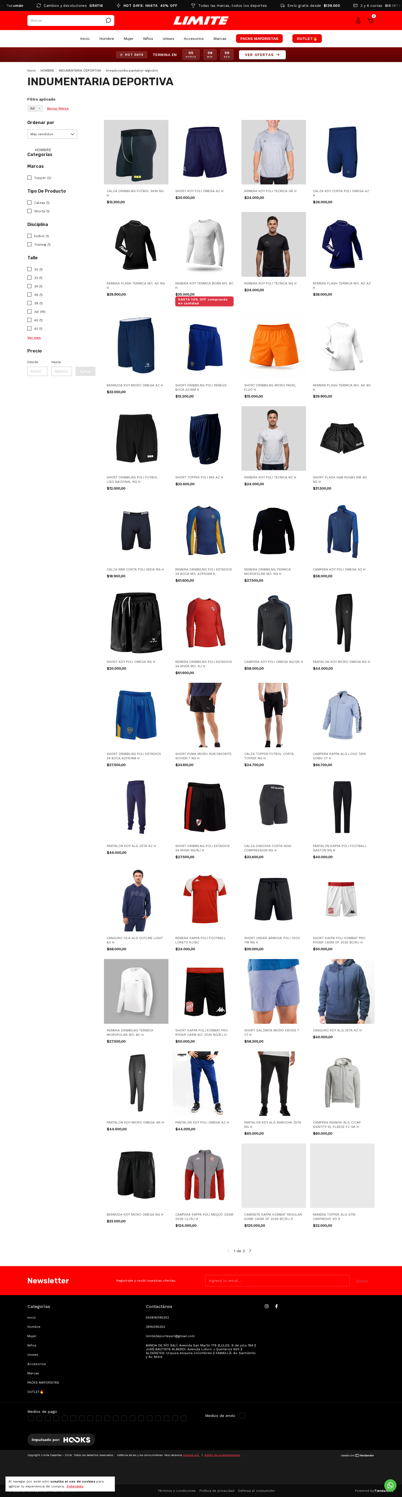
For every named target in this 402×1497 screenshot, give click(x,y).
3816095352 (155, 1327)
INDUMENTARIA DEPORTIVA (80, 70)
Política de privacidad (216, 1491)
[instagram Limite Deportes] (266, 1306)
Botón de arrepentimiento (222, 1455)
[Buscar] (108, 20)
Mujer (128, 38)
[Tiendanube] (357, 1456)
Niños (148, 38)
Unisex (168, 38)
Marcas (219, 38)
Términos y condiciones (177, 1491)
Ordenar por (40, 122)
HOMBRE (47, 70)
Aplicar (85, 371)
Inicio (85, 38)
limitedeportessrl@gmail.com (170, 1336)
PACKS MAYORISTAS (259, 38)
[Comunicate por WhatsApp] (390, 1485)
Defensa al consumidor (256, 1491)
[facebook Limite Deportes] (276, 1306)
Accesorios (194, 38)
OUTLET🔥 (307, 38)
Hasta (56, 362)
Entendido (75, 1486)
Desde (32, 362)
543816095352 (157, 1317)
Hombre (106, 38)
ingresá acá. (191, 1455)
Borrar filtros (58, 108)
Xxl (32, 108)
